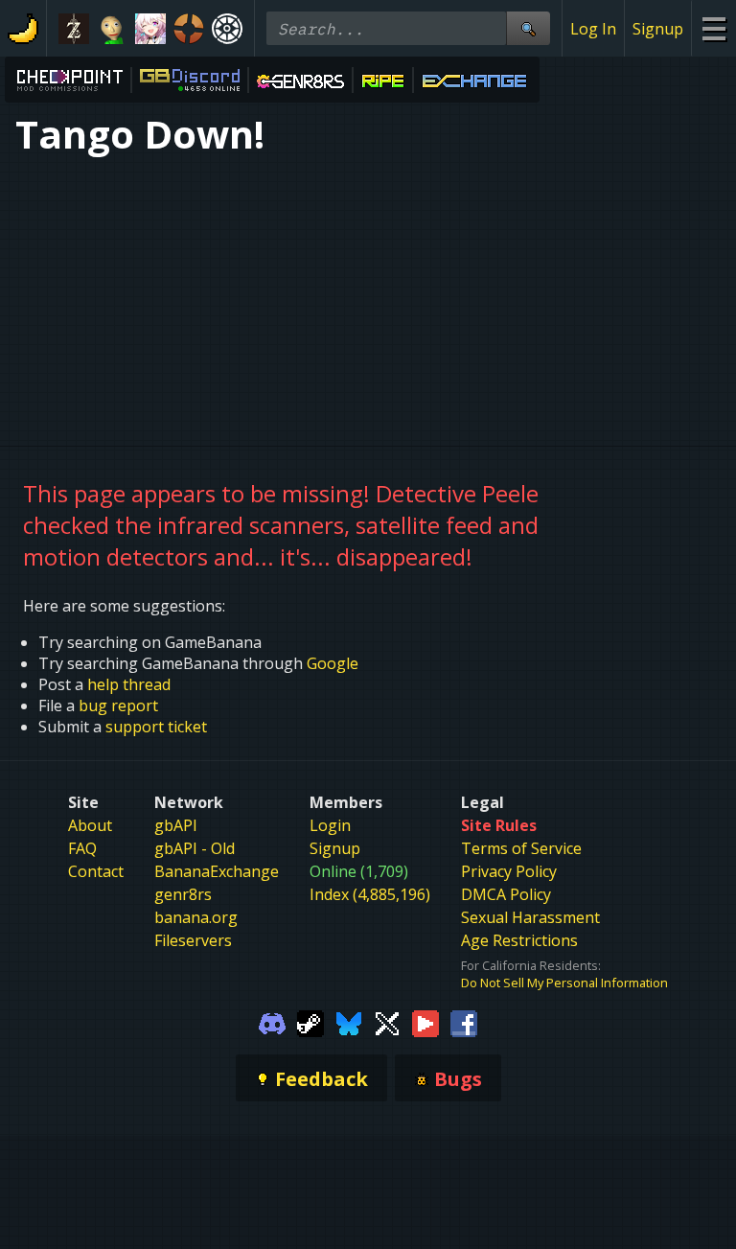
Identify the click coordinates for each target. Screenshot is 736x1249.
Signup (657, 28)
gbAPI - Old (194, 848)
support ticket (156, 726)
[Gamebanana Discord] (272, 1021)
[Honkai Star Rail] (150, 29)
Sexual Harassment (530, 917)
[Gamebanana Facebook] (463, 1021)
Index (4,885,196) (370, 894)
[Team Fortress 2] (189, 29)
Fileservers (193, 940)
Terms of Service (521, 848)
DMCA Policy (506, 894)
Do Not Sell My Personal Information (564, 982)
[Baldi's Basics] (112, 29)
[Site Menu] (713, 28)
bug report (118, 705)
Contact (96, 871)
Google (332, 663)
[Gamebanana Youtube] (425, 1021)
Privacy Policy (509, 871)
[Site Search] (528, 28)
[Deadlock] (227, 29)
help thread (129, 684)
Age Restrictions (519, 940)
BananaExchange (216, 871)
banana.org (196, 917)
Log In (593, 28)
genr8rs (183, 894)
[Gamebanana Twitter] (387, 1021)
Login (330, 825)
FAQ (82, 848)
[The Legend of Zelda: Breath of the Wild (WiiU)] (74, 29)
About (90, 825)
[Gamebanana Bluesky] (349, 1021)
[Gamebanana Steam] (310, 1021)
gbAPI (175, 825)
